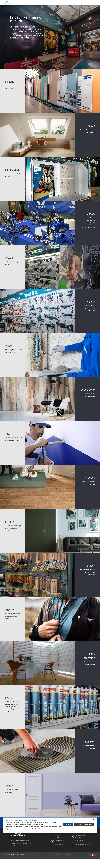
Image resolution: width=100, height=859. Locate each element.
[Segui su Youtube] (96, 855)
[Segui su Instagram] (93, 855)
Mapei (8, 345)
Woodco (90, 477)
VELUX (91, 125)
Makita (91, 301)
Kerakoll (90, 741)
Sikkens (9, 81)
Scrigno (9, 521)
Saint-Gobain (12, 169)
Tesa (8, 433)
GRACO (91, 213)
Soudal (9, 697)
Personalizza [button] (89, 824)
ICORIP (9, 785)
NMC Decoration (88, 656)
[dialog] (50, 825)
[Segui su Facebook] (90, 855)
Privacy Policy (56, 854)
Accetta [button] (68, 824)
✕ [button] (93, 819)
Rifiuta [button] (79, 824)
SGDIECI (68, 854)
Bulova (91, 565)
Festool (9, 257)
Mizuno (9, 609)
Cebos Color (88, 389)
